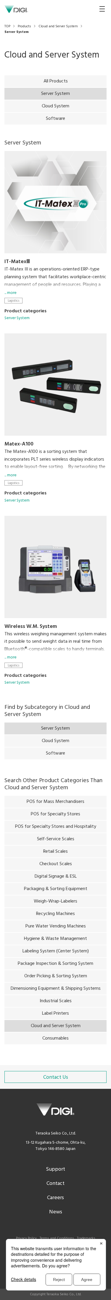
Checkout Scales (55, 864)
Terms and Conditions (57, 1238)
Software (55, 118)
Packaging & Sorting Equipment (55, 889)
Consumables (55, 1038)
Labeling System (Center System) (55, 951)
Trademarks (86, 1238)
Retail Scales (55, 851)
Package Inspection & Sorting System (55, 964)
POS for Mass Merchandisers (55, 802)
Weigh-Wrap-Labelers (55, 901)
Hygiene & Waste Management (55, 939)
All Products (56, 81)
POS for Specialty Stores (55, 814)
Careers (55, 1198)
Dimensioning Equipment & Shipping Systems (56, 988)
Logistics (13, 300)
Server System (17, 318)
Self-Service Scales (55, 839)
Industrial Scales (56, 1001)
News (55, 1212)
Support (55, 1169)
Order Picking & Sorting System (55, 976)
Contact (55, 1183)
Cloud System (55, 106)
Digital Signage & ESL (56, 876)
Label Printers (55, 1013)
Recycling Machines (55, 914)
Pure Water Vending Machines (55, 926)
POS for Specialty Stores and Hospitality (55, 826)
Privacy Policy (26, 1238)
